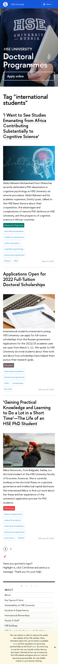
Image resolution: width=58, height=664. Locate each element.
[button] (21, 585)
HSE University (17, 4)
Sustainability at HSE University (20, 605)
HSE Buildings (11, 625)
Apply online (15, 76)
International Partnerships (17, 615)
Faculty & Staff (12, 620)
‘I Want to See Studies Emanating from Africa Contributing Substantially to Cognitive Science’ (24, 125)
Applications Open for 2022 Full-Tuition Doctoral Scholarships (24, 279)
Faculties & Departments (17, 610)
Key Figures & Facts (14, 600)
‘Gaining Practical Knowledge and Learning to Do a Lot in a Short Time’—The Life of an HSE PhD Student (27, 413)
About (9, 589)
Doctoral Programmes (25, 60)
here (15, 644)
